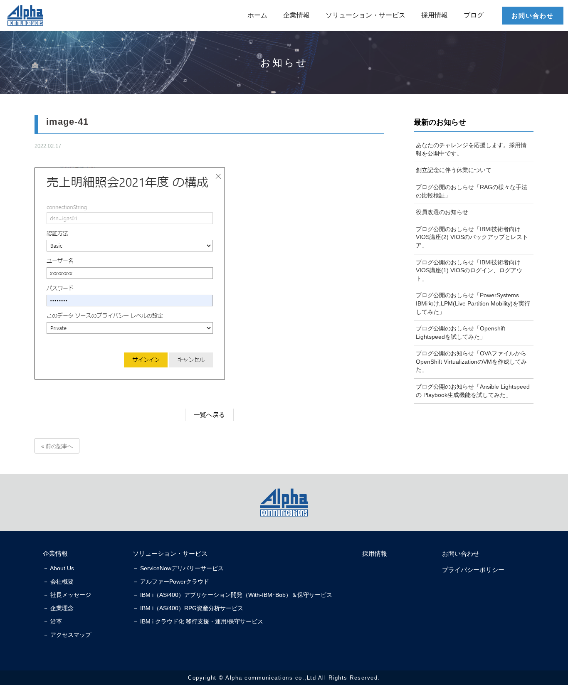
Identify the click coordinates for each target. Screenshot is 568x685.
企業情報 (296, 15)
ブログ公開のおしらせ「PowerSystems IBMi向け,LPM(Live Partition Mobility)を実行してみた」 (473, 303)
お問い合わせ (532, 15)
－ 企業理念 (58, 608)
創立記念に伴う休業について (453, 170)
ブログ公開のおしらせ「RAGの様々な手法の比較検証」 (471, 191)
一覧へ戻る (209, 414)
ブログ (474, 15)
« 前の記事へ (57, 446)
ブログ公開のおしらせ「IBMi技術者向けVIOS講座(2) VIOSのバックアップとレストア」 (472, 237)
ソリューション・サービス (365, 15)
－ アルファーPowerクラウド (171, 581)
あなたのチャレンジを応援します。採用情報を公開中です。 (471, 149)
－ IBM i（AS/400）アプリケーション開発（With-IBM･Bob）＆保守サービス (232, 594)
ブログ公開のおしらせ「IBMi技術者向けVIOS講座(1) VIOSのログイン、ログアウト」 (469, 270)
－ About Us (58, 568)
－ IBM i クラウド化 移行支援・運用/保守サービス (198, 621)
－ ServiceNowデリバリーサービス (178, 568)
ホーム (257, 15)
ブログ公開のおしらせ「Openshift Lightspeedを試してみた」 (460, 332)
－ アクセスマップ (67, 634)
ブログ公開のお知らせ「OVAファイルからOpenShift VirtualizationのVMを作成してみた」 (471, 361)
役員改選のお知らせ (442, 212)
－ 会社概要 (58, 581)
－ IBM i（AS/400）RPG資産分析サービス (188, 608)
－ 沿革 (52, 621)
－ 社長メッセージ (67, 594)
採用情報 (434, 15)
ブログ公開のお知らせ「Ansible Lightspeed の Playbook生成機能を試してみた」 (473, 390)
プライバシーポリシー (473, 569)
